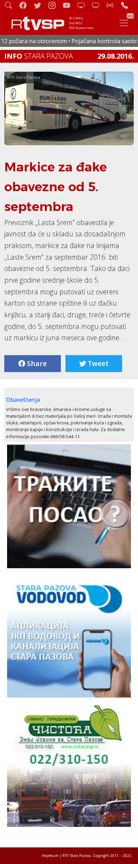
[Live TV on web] (98, 5)
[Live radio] (113, 5)
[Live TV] (83, 5)
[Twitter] (40, 5)
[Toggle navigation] (124, 23)
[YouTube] (69, 5)
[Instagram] (54, 5)
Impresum (50, 855)
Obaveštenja (23, 400)
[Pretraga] (11, 5)
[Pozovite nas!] (127, 5)
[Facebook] (25, 5)
